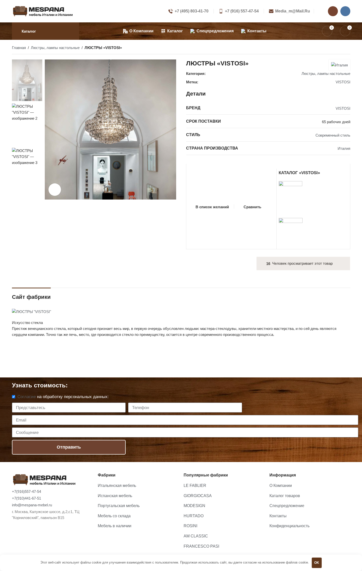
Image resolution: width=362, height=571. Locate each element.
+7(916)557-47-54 (26, 491)
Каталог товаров (284, 496)
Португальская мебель (119, 506)
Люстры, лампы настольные (55, 48)
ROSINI (190, 526)
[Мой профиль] (319, 11)
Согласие (26, 396)
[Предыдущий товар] (335, 48)
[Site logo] (43, 11)
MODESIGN (194, 506)
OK (316, 563)
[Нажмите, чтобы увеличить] (55, 189)
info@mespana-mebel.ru (32, 505)
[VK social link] (345, 11)
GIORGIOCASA (198, 496)
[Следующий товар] (347, 48)
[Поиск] (312, 31)
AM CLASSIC (196, 536)
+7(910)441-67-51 (26, 498)
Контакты (278, 516)
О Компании (280, 485)
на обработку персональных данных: (63, 396)
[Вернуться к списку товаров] (341, 48)
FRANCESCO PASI (201, 546)
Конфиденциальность (289, 526)
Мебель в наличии (114, 526)
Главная (19, 48)
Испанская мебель (115, 496)
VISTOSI (343, 82)
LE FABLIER (195, 485)
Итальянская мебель (117, 485)
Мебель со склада (114, 516)
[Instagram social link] (333, 11)
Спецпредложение (286, 506)
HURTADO (194, 516)
